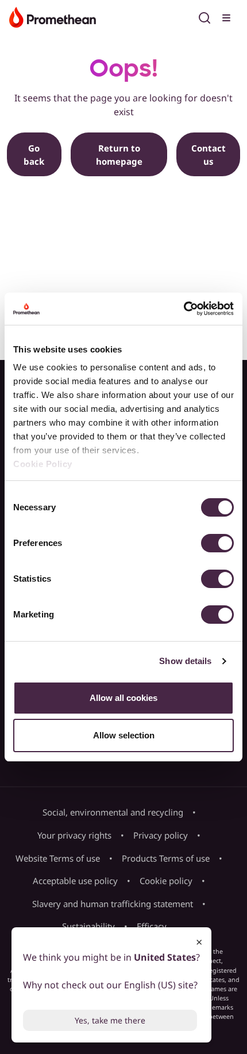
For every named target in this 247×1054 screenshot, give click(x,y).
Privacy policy (160, 835)
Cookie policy (166, 880)
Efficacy (152, 926)
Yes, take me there (110, 1020)
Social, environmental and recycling (113, 812)
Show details (185, 661)
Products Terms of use (166, 858)
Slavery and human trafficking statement (112, 903)
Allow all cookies (123, 698)
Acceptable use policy (75, 880)
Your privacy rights (74, 835)
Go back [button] (34, 154)
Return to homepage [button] (119, 154)
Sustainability (88, 926)
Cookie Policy (42, 464)
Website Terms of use (58, 858)
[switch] (217, 543)
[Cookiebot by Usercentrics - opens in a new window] (183, 308)
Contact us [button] (208, 154)
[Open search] (204, 16)
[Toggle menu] (227, 16)
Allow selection (124, 735)
